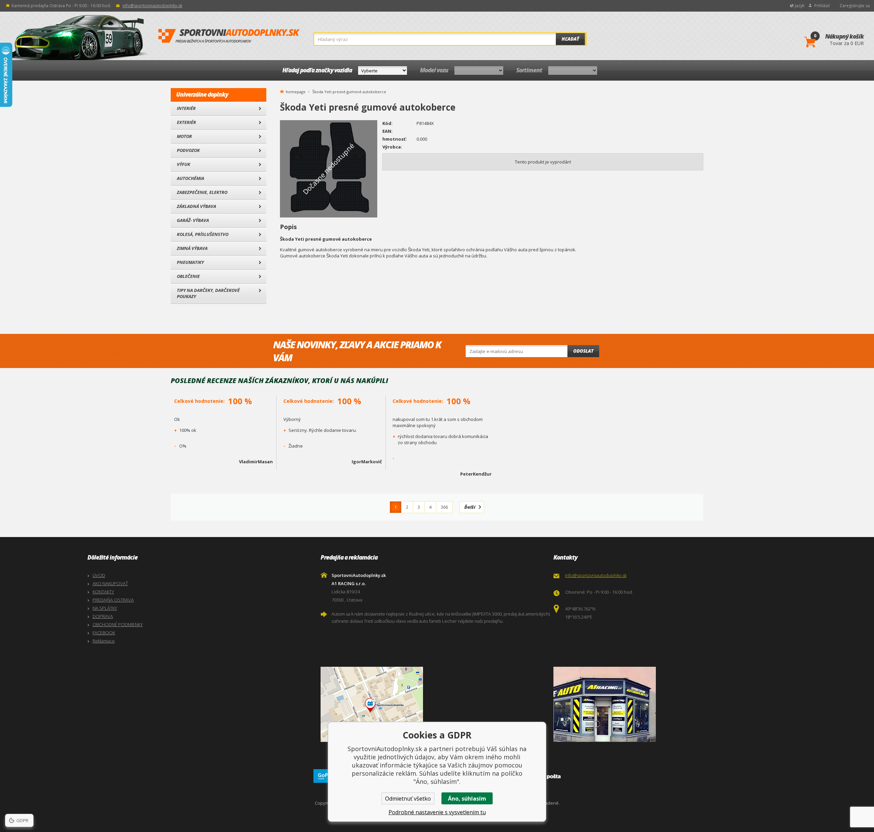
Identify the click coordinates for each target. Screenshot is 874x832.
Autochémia (190, 178)
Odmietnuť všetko (408, 798)
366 (444, 507)
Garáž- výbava (193, 220)
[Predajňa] (668, 704)
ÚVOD (99, 575)
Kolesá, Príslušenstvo (202, 234)
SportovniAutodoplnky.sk (229, 36)
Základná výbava (196, 206)
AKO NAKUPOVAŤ (110, 583)
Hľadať (570, 39)
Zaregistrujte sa (855, 6)
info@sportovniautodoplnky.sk (152, 6)
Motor (184, 136)
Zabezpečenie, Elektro (202, 192)
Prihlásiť (822, 6)
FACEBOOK (104, 633)
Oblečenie (188, 276)
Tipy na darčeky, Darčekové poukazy (208, 293)
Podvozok (188, 150)
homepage (296, 91)
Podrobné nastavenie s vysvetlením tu (437, 812)
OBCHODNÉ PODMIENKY (118, 624)
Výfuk (183, 164)
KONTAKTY (103, 592)
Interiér (186, 108)
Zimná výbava (192, 248)
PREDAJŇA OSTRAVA (113, 600)
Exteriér (186, 122)
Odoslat (583, 351)
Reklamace (104, 641)
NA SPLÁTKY (105, 608)
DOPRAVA (103, 616)
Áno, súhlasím (467, 798)
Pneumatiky (190, 262)
